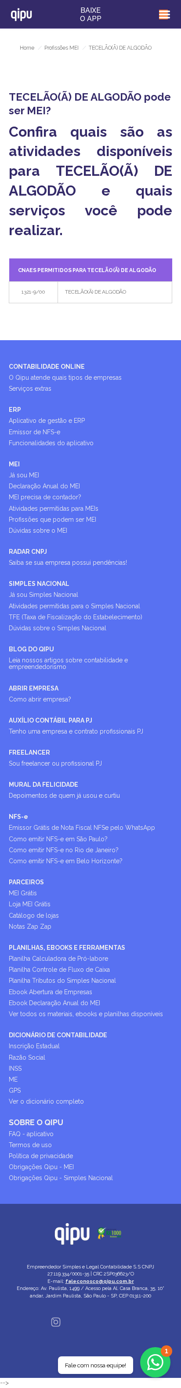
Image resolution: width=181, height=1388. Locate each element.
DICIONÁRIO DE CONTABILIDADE (58, 1035)
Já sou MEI (24, 475)
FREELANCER (29, 752)
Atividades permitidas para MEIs (53, 508)
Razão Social (27, 1057)
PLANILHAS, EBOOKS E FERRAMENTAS (67, 947)
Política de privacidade (41, 1155)
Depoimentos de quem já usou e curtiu (64, 795)
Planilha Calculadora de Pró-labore (58, 958)
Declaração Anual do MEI (44, 486)
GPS (15, 1090)
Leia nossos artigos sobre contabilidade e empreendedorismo (68, 663)
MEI (14, 464)
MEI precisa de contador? (45, 497)
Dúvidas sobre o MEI (38, 530)
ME (13, 1079)
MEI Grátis (23, 893)
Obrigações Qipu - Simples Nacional (61, 1177)
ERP (15, 409)
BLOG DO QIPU (31, 649)
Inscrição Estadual (34, 1046)
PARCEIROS (26, 882)
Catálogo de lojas (34, 915)
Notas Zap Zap (30, 926)
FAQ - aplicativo (31, 1133)
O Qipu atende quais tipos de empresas (65, 377)
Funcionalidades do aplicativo (51, 443)
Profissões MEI (61, 48)
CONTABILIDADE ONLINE (47, 366)
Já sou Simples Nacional (43, 594)
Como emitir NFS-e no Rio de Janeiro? (64, 850)
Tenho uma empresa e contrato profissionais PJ (76, 731)
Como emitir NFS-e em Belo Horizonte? (66, 861)
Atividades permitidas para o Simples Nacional (74, 606)
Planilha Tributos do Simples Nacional (62, 980)
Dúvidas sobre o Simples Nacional (57, 628)
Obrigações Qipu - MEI (41, 1166)
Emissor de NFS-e (34, 432)
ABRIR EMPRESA (33, 688)
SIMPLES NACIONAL (39, 583)
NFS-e (18, 816)
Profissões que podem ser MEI (52, 519)
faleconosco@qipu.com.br (99, 1281)
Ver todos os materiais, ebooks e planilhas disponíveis (86, 1013)
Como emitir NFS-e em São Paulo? (58, 839)
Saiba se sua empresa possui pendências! (68, 562)
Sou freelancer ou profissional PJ (55, 763)
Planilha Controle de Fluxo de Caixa (59, 969)
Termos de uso (30, 1144)
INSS (15, 1068)
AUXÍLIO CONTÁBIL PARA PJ (50, 720)
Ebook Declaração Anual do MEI (54, 1002)
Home (27, 48)
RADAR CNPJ (28, 551)
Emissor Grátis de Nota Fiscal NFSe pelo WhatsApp (82, 827)
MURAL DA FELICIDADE (43, 784)
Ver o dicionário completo (46, 1101)
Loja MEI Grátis (30, 904)
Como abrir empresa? (40, 699)
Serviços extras (30, 388)
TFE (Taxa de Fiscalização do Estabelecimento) (75, 617)
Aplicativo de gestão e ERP (47, 420)
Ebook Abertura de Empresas (50, 992)
